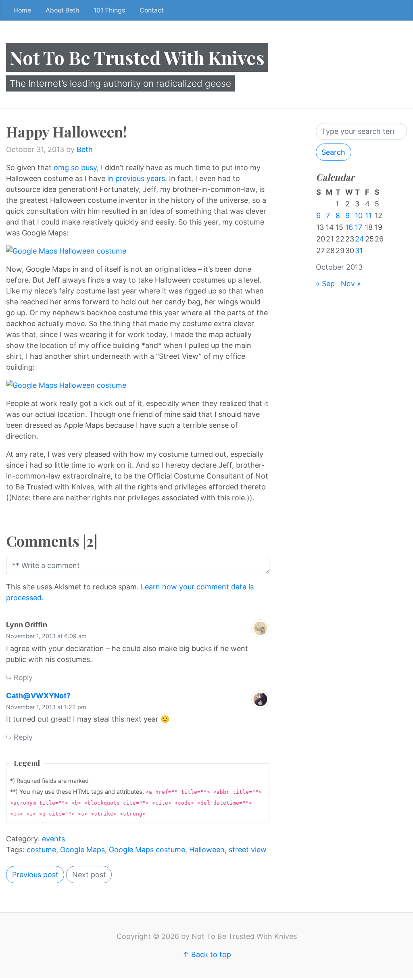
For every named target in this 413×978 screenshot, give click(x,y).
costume (41, 849)
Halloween (207, 849)
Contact (152, 10)
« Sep (325, 283)
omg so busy (75, 167)
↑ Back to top (206, 954)
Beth (85, 149)
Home (22, 10)
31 (359, 250)
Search (333, 152)
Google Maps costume (147, 849)
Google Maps (82, 849)
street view (248, 849)
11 (368, 215)
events (53, 838)
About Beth (62, 10)
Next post (89, 874)
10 (359, 215)
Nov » (351, 283)
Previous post (35, 874)
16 (349, 227)
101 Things (109, 10)
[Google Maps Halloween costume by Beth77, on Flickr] (137, 251)
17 (358, 227)
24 (359, 239)
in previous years (136, 178)
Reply (22, 677)
